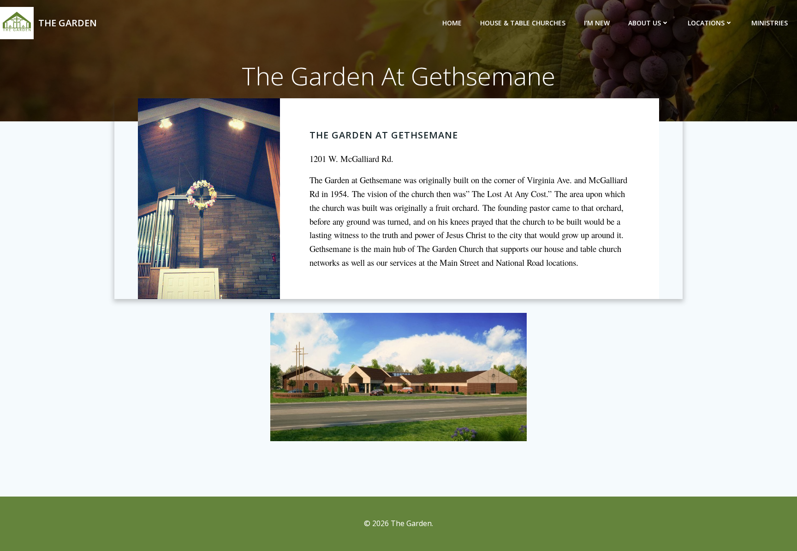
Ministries (769, 22)
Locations (706, 22)
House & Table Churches (522, 22)
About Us (644, 22)
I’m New (597, 22)
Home (452, 22)
